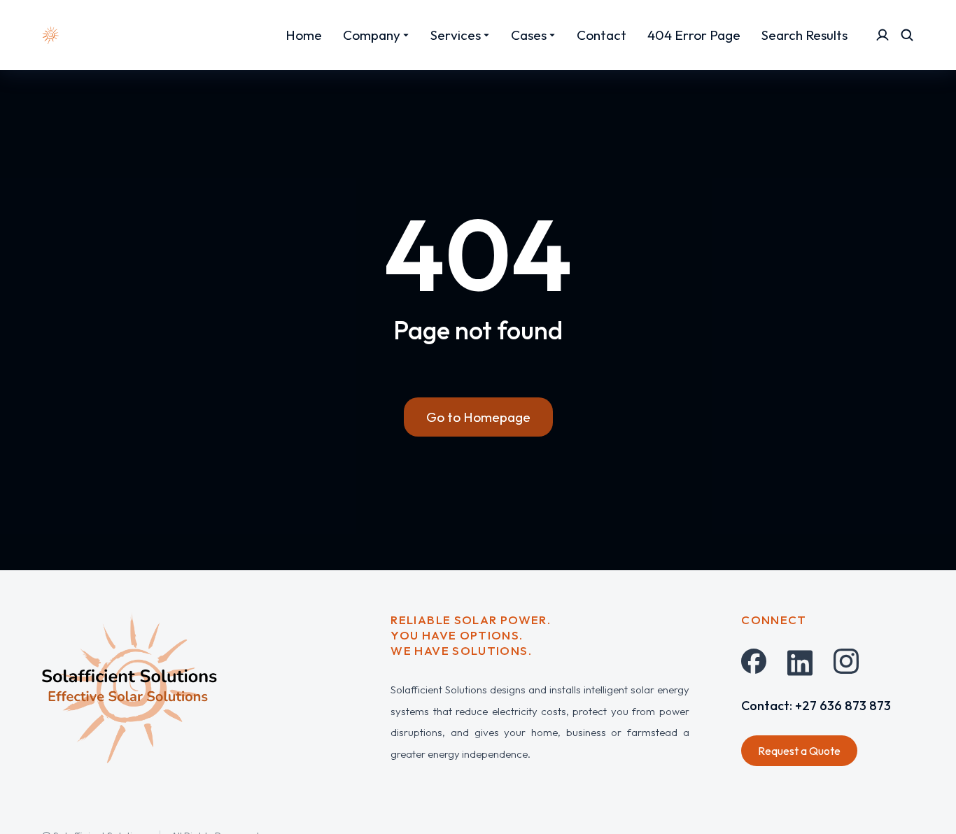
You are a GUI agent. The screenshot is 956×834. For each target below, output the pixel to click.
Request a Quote (799, 751)
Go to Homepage (478, 417)
